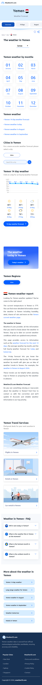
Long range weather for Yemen (16, 590)
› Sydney (5, 668)
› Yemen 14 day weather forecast (16, 119)
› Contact (27, 672)
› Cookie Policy (29, 668)
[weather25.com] (9, 2)
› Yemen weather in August (14, 129)
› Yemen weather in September (16, 134)
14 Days (22, 25)
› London (6, 664)
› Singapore (6, 672)
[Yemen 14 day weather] (21, 187)
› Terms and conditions (31, 659)
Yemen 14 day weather (14, 582)
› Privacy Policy (29, 664)
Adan (11, 282)
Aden (12, 155)
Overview (8, 25)
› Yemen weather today (13, 124)
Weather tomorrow (12, 613)
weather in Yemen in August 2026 (16, 368)
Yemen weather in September (16, 605)
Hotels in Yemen (11, 621)
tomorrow (7, 352)
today (32, 349)
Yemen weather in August (15, 598)
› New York (6, 659)
